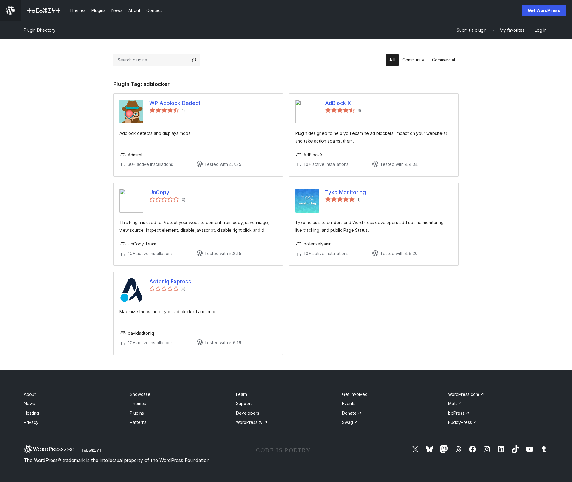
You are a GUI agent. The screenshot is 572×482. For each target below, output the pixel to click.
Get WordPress (544, 10)
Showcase (140, 394)
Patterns (138, 422)
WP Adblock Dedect (174, 103)
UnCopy (159, 192)
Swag (350, 422)
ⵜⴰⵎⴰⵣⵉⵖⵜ (91, 450)
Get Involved (355, 394)
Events (348, 403)
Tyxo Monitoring (345, 192)
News (29, 403)
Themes (138, 403)
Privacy (31, 422)
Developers (247, 412)
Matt (455, 403)
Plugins (137, 412)
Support (244, 403)
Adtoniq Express (170, 281)
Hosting (31, 412)
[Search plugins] (194, 60)
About (30, 394)
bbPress (459, 412)
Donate (352, 412)
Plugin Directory (39, 30)
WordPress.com (466, 394)
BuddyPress (462, 422)
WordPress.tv (252, 422)
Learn (241, 394)
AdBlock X (338, 103)
